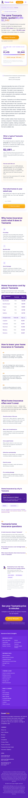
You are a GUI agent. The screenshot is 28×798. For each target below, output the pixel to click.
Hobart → (5, 505)
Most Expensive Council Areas (9, 661)
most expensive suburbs (15, 510)
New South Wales (6, 640)
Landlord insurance (7, 677)
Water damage (6, 696)
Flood (4, 690)
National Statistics (6, 655)
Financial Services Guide (7, 747)
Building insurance (7, 675)
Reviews (3, 734)
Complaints (4, 739)
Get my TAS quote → (14, 618)
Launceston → (14, 505)
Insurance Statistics (6, 749)
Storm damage (6, 692)
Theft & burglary (6, 700)
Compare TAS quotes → (10, 37)
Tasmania (16, 644)
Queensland (5, 642)
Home (2, 7)
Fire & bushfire (6, 694)
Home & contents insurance (9, 673)
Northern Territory (7, 646)
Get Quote (19, 2)
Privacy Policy (4, 742)
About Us (3, 730)
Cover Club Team (19, 566)
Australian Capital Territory (18, 646)
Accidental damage (7, 698)
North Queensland (7, 682)
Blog (5, 7)
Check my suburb (15, 206)
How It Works (4, 732)
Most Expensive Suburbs (8, 657)
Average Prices (6, 663)
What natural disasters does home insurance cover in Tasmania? (14, 553)
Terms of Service (5, 744)
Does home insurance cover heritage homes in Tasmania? (14, 547)
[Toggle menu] (25, 2)
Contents (5, 702)
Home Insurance (10, 7)
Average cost (5, 680)
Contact (3, 737)
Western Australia (6, 644)
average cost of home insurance (13, 509)
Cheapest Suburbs (7, 659)
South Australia (17, 642)
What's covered (6, 704)
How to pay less (6, 678)
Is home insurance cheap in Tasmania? (14, 532)
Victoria (16, 640)
